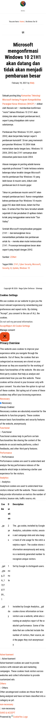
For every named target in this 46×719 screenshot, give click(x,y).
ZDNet (13, 257)
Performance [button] (6, 452)
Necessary (7, 403)
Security (5, 268)
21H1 (16, 264)
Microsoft (36, 264)
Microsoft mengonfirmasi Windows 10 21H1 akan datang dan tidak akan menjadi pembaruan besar (23, 60)
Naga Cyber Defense (23, 3)
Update (16, 268)
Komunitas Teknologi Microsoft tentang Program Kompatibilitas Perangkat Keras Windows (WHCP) (21, 99)
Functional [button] (5, 428)
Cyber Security (25, 264)
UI (11, 268)
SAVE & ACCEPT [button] (7, 712)
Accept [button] (3, 326)
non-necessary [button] (6, 704)
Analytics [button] (4, 477)
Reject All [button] (10, 326)
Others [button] (3, 683)
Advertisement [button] (6, 654)
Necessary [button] (5, 398)
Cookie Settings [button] (23, 326)
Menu (23, 10)
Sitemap (39, 288)
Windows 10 (25, 268)
